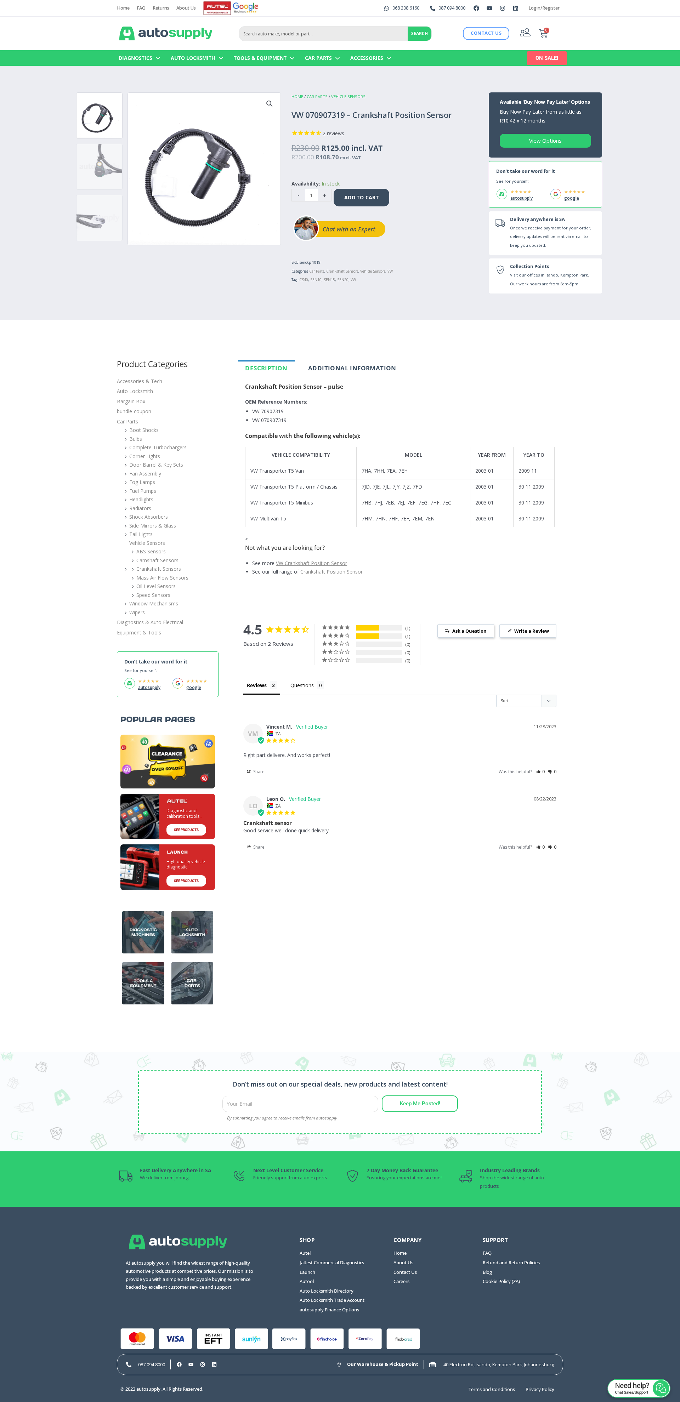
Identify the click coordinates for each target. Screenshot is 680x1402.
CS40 (303, 279)
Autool (307, 1281)
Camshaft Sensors (157, 560)
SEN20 (342, 279)
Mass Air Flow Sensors (162, 577)
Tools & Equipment (260, 58)
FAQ (141, 8)
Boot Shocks (144, 430)
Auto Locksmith (193, 58)
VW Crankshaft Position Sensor (311, 563)
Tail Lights (141, 534)
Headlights (141, 499)
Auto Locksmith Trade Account (332, 1300)
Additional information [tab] (352, 368)
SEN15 (329, 279)
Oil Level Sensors (156, 586)
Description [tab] (266, 368)
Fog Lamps (142, 482)
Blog (487, 1272)
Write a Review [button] (531, 631)
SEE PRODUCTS (186, 830)
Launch (307, 1272)
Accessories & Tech (139, 381)
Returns (161, 8)
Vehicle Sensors (348, 96)
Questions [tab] (302, 685)
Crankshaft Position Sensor (331, 571)
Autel (305, 1253)
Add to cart (361, 197)
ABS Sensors (151, 551)
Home (123, 8)
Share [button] (258, 772)
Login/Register (544, 8)
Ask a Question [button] (469, 631)
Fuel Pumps (142, 491)
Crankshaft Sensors (342, 271)
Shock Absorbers (148, 516)
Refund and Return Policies (511, 1263)
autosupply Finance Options (329, 1310)
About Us (186, 8)
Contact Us (405, 1272)
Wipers (137, 612)
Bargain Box (131, 401)
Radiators (140, 508)
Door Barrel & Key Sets (156, 464)
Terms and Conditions (492, 1389)
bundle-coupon (134, 411)
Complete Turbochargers (158, 447)
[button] (269, 103)
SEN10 (316, 279)
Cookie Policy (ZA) (501, 1281)
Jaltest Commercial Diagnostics (332, 1263)
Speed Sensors (153, 595)
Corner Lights (144, 456)
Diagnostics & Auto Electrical (150, 622)
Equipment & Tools (139, 632)
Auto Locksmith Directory (326, 1291)
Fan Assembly (145, 473)
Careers (401, 1281)
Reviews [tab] (257, 685)
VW (390, 271)
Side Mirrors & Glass (152, 525)
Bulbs (135, 438)
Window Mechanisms (153, 603)
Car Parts (318, 58)
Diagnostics (135, 58)
